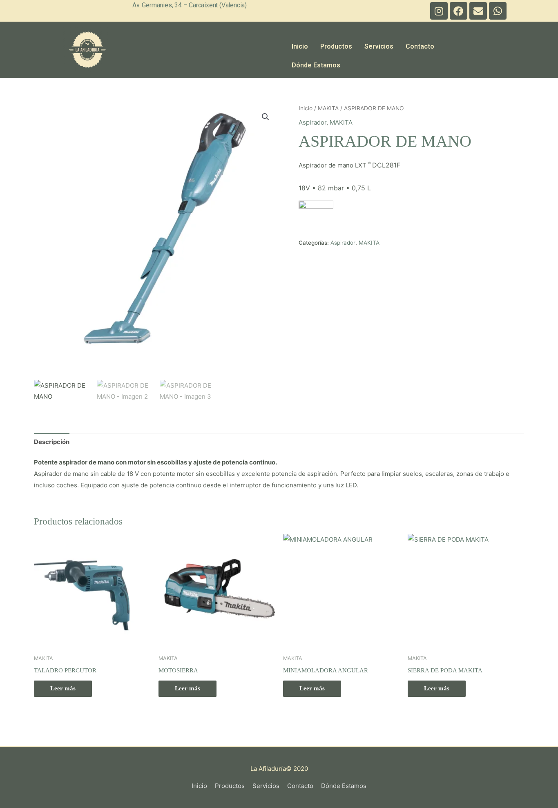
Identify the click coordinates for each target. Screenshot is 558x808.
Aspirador (312, 122)
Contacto (420, 46)
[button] (265, 116)
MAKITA (328, 108)
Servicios (378, 46)
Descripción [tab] (51, 442)
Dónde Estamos (316, 65)
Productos (336, 46)
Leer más (63, 688)
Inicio (300, 46)
